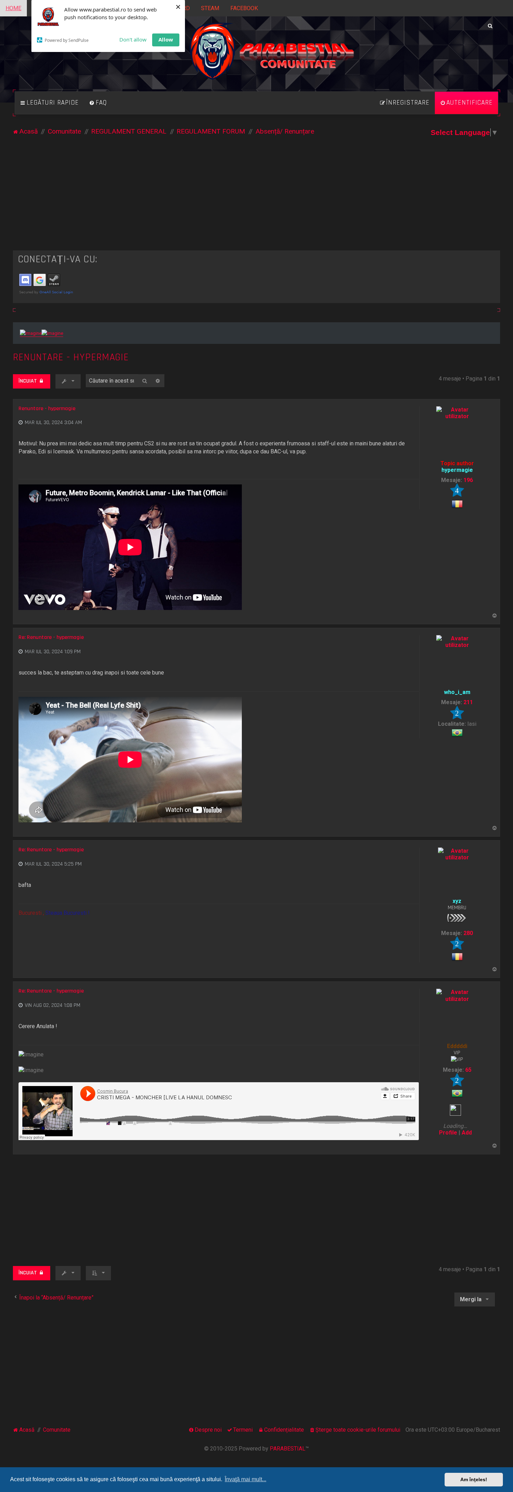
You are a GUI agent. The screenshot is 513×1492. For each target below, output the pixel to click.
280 (468, 933)
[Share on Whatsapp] (414, 470)
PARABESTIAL (287, 1448)
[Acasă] (257, 59)
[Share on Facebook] (405, 470)
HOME (13, 8)
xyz (457, 901)
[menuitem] (98, 103)
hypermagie (457, 470)
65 (468, 1070)
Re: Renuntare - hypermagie (51, 637)
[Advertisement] (256, 198)
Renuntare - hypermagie (71, 357)
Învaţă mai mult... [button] (245, 1479)
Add (467, 1132)
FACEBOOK (244, 8)
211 (468, 702)
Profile (448, 1132)
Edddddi (457, 1046)
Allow (165, 39)
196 (468, 480)
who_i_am (457, 692)
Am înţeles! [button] (473, 1479)
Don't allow (133, 39)
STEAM (210, 8)
